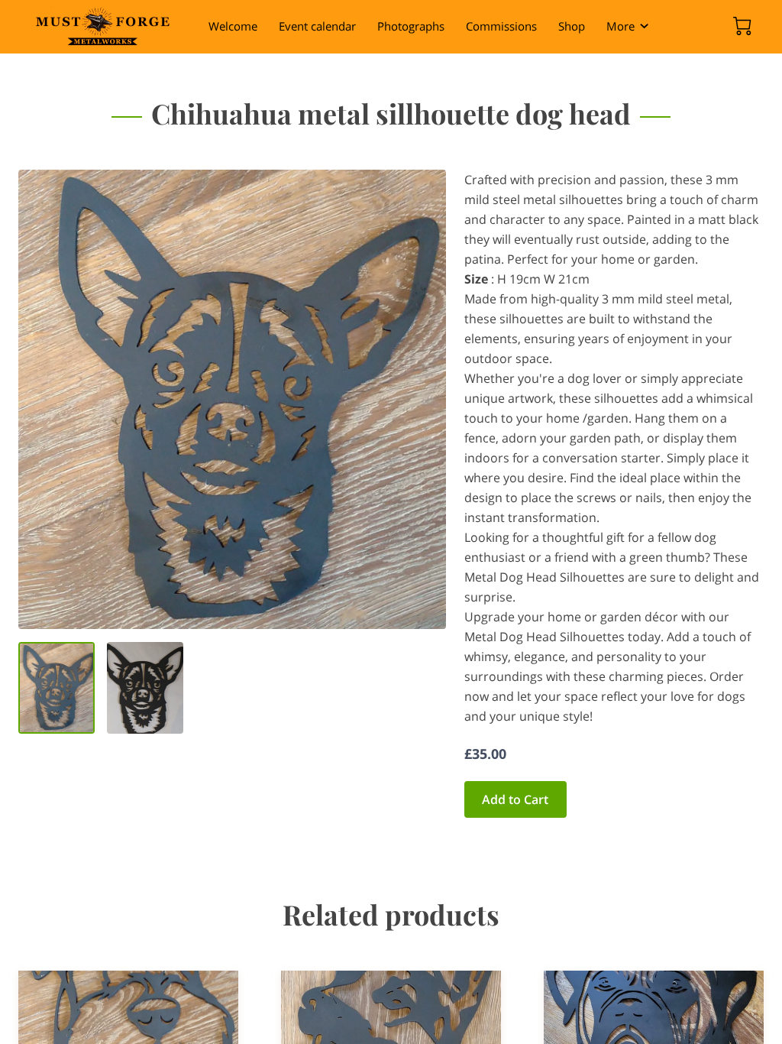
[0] (742, 26)
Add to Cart (515, 799)
